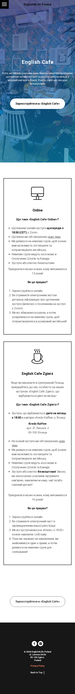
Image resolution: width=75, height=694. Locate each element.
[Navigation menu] (4, 4)
